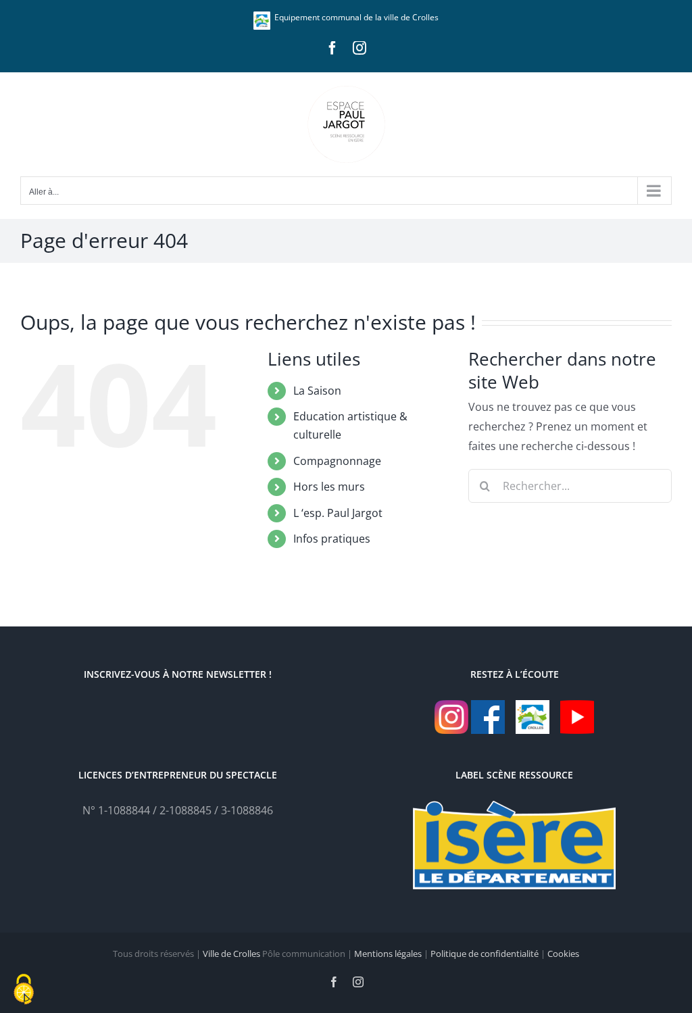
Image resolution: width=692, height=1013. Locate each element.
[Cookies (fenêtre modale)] (23, 990)
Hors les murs (329, 486)
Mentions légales (388, 953)
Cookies (563, 953)
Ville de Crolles (231, 953)
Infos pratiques (331, 538)
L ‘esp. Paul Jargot (337, 512)
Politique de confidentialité (484, 953)
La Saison (317, 390)
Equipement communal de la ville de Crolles (354, 17)
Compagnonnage (337, 460)
